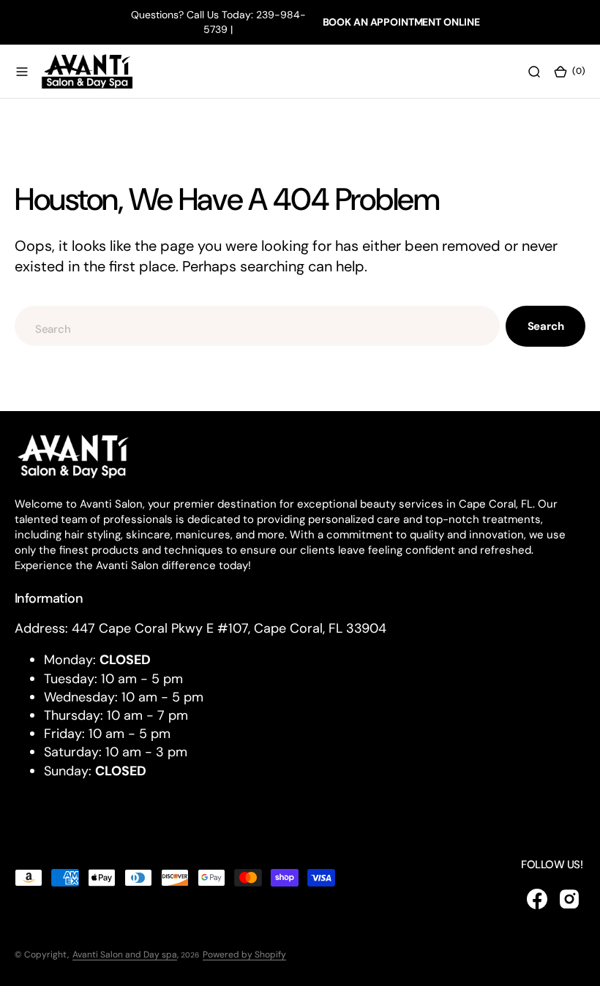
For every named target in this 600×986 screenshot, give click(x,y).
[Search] (534, 71)
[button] (22, 71)
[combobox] (257, 326)
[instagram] (569, 899)
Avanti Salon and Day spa (124, 954)
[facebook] (537, 899)
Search (546, 326)
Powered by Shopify (244, 954)
